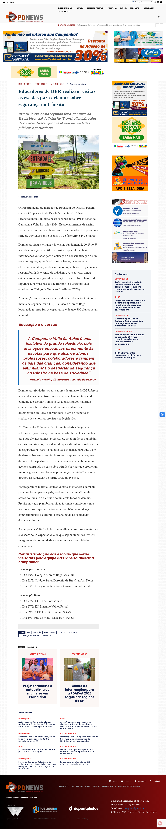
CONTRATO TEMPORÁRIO (32, 698)
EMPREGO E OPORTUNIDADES (68, 705)
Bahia (61, 693)
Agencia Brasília (32, 647)
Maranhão (73, 712)
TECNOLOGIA (48, 726)
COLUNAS (28, 695)
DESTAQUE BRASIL (62, 700)
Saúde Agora (51, 723)
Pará (61, 716)
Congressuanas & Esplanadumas (86, 695)
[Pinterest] (90, 196)
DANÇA (30, 700)
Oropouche (52, 716)
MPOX (87, 714)
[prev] (157, 25)
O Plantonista (31, 716)
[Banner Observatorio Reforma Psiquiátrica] (130, 190)
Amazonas (51, 693)
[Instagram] (154, 2)
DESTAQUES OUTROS (74, 702)
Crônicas (73, 698)
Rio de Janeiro (42, 721)
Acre (33, 693)
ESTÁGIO (49, 707)
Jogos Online (37, 712)
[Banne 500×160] (138, 38)
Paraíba (68, 716)
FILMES (50, 709)
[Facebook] (78, 196)
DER (28, 632)
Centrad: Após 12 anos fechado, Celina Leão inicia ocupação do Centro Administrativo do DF (36, 738)
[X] (158, 2)
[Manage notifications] (160, 823)
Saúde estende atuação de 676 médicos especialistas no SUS (75, 763)
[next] (161, 25)
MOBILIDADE (57, 84)
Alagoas (41, 693)
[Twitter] (110, 781)
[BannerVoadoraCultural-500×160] (138, 55)
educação (37, 632)
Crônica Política (61, 698)
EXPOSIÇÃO (70, 707)
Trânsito (47, 636)
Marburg (83, 712)
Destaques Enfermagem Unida (51, 702)
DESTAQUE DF (77, 700)
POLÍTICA (33, 719)
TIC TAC (60, 726)
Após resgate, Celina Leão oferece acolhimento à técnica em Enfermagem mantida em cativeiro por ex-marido (130, 287)
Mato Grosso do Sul (33, 714)
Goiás (58, 709)
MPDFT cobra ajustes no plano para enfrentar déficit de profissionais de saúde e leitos (77, 751)
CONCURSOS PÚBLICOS (62, 695)
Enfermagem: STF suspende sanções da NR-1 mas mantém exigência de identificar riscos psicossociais (79, 738)
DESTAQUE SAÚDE (68, 733)
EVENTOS (59, 707)
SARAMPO (31, 723)
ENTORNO (85, 705)
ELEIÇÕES (49, 705)
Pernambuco (87, 716)
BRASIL (68, 693)
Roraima (71, 721)
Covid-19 (48, 698)
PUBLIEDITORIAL (66, 719)
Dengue (39, 700)
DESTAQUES (24, 84)
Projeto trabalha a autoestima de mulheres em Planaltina (37, 691)
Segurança (72, 632)
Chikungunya (87, 693)
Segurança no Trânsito (30, 636)
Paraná (76, 716)
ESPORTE (39, 707)
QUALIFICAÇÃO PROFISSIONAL (87, 719)
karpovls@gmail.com (135, 808)
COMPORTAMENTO (42, 695)
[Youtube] (161, 2)
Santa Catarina (82, 721)
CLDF (20, 746)
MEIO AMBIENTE (50, 714)
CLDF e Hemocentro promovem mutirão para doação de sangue (37, 750)
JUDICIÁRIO (49, 712)
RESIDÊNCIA (29, 721)
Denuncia (48, 700)
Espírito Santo (27, 707)
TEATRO (37, 726)
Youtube (128, 781)
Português (138, 1)
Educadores (49, 632)
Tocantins (69, 726)
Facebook (156, 781)
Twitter (114, 781)
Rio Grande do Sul (57, 721)
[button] (159, 17)
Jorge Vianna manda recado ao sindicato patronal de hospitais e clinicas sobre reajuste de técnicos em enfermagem (130, 305)
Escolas (61, 632)
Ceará (77, 693)
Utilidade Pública (82, 726)
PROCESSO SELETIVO (48, 719)
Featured (81, 707)
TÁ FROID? (27, 726)
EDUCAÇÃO (41, 84)
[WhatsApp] (96, 196)
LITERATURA (61, 712)
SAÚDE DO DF (65, 723)
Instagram (142, 781)
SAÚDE (41, 723)
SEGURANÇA (78, 723)
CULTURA (83, 698)
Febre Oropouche (38, 709)
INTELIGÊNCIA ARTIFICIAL (73, 709)
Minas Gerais (64, 714)
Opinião (42, 716)
